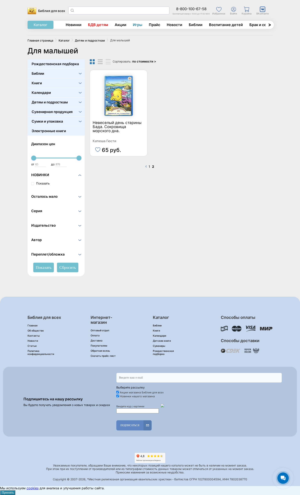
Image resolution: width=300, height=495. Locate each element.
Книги (37, 83)
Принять (8, 492)
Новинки (73, 25)
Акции (120, 25)
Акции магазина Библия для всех (142, 392)
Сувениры (159, 345)
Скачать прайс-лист (103, 355)
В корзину (119, 148)
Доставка (96, 340)
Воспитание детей (226, 25)
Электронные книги (49, 131)
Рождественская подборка (55, 64)
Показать (43, 183)
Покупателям (99, 345)
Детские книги (162, 340)
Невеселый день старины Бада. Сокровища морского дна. (117, 127)
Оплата (95, 335)
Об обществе (36, 330)
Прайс (154, 25)
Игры (137, 25)
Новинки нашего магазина (137, 396)
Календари (41, 93)
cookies (33, 488)
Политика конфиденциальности (41, 352)
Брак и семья (261, 25)
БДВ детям (98, 25)
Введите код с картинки (130, 406)
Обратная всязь (100, 350)
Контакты (34, 335)
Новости (174, 25)
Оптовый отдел (100, 330)
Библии (195, 25)
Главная (33, 325)
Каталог (40, 25)
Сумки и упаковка (47, 121)
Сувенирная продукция (52, 112)
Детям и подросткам (50, 102)
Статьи (32, 345)
